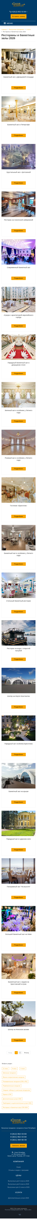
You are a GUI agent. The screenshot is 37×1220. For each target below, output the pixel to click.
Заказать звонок (18, 1145)
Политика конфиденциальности (14, 1209)
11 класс (5, 1068)
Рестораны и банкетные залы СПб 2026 (15, 1107)
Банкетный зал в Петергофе (18, 125)
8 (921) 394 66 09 (18, 1140)
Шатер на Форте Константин (18, 696)
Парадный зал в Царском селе (18, 839)
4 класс (22, 1068)
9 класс (14, 1068)
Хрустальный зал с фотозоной (18, 172)
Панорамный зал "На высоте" (18, 887)
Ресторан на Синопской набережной (18, 220)
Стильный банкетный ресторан (18, 601)
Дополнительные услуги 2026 (12, 1099)
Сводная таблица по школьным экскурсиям (16, 1090)
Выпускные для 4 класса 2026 (18, 1181)
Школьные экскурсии (9, 1073)
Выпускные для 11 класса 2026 (19, 1187)
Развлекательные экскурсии (11, 1086)
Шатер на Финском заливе (18, 1029)
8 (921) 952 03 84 (18, 1137)
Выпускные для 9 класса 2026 (18, 1184)
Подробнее (18, 88)
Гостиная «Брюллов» (18, 506)
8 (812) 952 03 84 (19, 12)
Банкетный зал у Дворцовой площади (19, 77)
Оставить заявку (18, 16)
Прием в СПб (7, 1094)
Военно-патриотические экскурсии (13, 1077)
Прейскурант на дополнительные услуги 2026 (17, 1103)
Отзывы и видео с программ (18, 1170)
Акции (18, 1167)
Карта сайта (27, 1209)
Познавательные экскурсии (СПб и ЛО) (15, 1081)
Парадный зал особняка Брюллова (18, 744)
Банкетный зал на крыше (18, 791)
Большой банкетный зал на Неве (18, 934)
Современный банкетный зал (18, 267)
